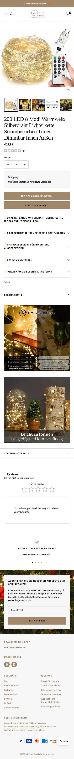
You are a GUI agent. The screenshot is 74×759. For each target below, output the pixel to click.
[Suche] (11, 14)
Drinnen (8, 698)
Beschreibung (13, 295)
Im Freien (8, 703)
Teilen (7, 282)
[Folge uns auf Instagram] (14, 664)
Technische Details (16, 453)
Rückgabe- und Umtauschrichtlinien (50, 700)
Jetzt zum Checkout (37, 205)
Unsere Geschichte (49, 681)
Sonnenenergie (11, 707)
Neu (6, 681)
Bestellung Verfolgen (50, 706)
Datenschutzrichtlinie (50, 690)
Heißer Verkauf (11, 685)
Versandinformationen (51, 694)
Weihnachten (10, 694)
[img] (12, 151)
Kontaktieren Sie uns (50, 685)
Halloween (9, 690)
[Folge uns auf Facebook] (7, 664)
